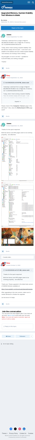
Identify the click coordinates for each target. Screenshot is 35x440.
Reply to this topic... (11, 326)
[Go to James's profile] (3, 36)
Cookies (30, 433)
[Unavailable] (17, 159)
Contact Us (23, 433)
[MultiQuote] (2, 68)
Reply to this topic (17, 28)
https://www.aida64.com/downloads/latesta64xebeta (16, 289)
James (5, 20)
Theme (4, 433)
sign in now (10, 315)
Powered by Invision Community (17, 437)
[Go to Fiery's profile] (3, 76)
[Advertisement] (17, 365)
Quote (7, 68)
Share (9, 336)
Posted (14, 37)
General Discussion (20, 22)
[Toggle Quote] (4, 82)
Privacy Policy (13, 433)
